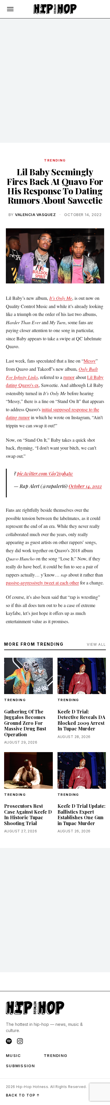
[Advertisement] (55, 81)
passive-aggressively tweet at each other (42, 582)
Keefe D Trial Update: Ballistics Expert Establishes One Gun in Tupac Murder (81, 814)
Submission (20, 1065)
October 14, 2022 (85, 486)
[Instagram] (20, 1041)
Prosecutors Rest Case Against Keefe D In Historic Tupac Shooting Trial (28, 814)
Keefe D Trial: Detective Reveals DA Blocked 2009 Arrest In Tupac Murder (81, 720)
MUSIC (13, 1055)
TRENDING (55, 160)
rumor (69, 377)
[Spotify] (9, 1041)
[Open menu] (10, 9)
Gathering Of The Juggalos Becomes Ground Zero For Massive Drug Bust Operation (25, 722)
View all (96, 644)
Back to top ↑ (23, 1095)
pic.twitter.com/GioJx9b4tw (45, 473)
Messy (90, 361)
